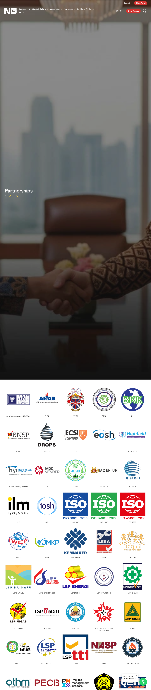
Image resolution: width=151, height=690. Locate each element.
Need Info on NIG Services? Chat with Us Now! (130, 678)
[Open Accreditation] (61, 9)
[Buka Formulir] (145, 11)
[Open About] (25, 13)
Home (7, 196)
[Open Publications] (75, 9)
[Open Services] (27, 9)
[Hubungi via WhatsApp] (143, 682)
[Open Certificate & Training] (47, 9)
